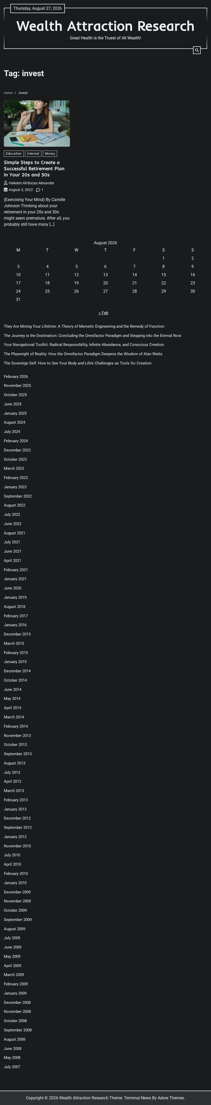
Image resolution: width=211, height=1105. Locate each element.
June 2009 (12, 947)
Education (14, 153)
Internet (33, 153)
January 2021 (15, 579)
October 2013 (15, 745)
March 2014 (14, 717)
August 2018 (14, 607)
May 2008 (12, 1058)
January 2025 (15, 413)
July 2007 (12, 1067)
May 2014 (12, 699)
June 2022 (12, 524)
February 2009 (16, 984)
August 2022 (14, 505)
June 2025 (12, 404)
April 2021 (12, 561)
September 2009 (18, 920)
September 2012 (18, 827)
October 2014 (15, 680)
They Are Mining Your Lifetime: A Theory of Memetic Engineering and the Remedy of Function (84, 326)
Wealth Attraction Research (106, 25)
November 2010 (17, 846)
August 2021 (14, 533)
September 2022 (18, 496)
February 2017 (16, 616)
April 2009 (12, 966)
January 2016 (15, 625)
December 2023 (17, 450)
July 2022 (12, 514)
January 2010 (15, 883)
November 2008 (17, 1012)
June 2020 (12, 588)
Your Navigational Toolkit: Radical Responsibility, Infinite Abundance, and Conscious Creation (84, 345)
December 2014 (17, 671)
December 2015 (17, 634)
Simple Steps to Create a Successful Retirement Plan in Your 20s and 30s (34, 168)
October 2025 (15, 395)
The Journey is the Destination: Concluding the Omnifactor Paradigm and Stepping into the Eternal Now (92, 336)
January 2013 (15, 809)
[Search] (197, 50)
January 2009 (15, 993)
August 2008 (14, 1039)
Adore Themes (171, 1097)
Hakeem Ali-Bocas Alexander (31, 183)
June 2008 (12, 1049)
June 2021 (12, 551)
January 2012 (15, 837)
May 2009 (12, 956)
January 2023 (15, 487)
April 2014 (12, 708)
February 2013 (16, 800)
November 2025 (17, 386)
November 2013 (17, 736)
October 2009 (15, 910)
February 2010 (16, 874)
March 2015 (14, 643)
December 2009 (17, 892)
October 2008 (15, 1021)
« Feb (103, 312)
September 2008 (18, 1030)
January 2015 (15, 662)
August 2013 (14, 763)
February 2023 (16, 478)
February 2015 (16, 653)
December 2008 (17, 1002)
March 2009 (14, 975)
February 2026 (16, 377)
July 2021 (12, 542)
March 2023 (14, 468)
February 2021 (16, 570)
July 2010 (12, 855)
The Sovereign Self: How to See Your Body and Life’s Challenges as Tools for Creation (77, 363)
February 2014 (16, 726)
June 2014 (12, 690)
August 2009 (14, 929)
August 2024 (14, 422)
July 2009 (12, 938)
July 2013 (12, 772)
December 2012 (17, 818)
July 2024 (12, 432)
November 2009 (17, 901)
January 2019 (15, 597)
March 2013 (14, 791)
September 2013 (18, 754)
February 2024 (16, 441)
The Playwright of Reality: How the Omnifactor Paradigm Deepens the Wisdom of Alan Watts (83, 354)
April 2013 (12, 781)
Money (50, 153)
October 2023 (15, 459)
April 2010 (12, 864)
